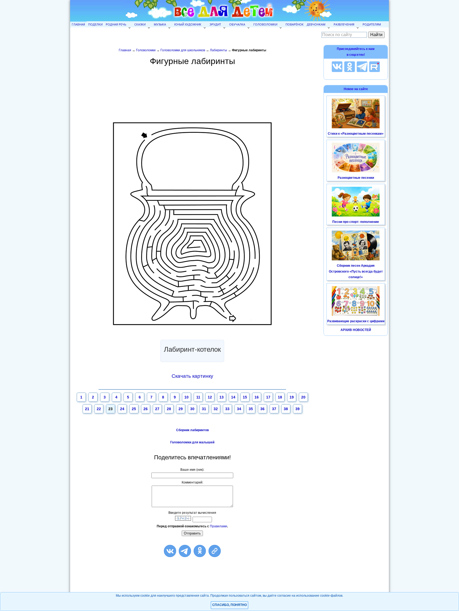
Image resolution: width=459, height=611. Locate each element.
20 (303, 397)
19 (292, 397)
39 (297, 409)
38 (286, 409)
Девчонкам (316, 24)
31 (204, 409)
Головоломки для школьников (182, 50)
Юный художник (187, 24)
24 (122, 409)
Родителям (372, 24)
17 (268, 397)
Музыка (160, 24)
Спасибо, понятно (229, 605)
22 (99, 409)
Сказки (140, 24)
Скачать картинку (192, 376)
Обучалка (237, 24)
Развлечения (344, 24)
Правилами (218, 526)
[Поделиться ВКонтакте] (170, 551)
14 (233, 397)
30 (192, 409)
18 (280, 397)
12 (210, 397)
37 (274, 409)
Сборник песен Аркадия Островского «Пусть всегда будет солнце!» (356, 271)
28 (169, 409)
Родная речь (116, 24)
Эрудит (215, 24)
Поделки (95, 24)
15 (245, 397)
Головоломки (265, 24)
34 (239, 409)
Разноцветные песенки (356, 178)
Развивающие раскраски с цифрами (355, 321)
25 (134, 409)
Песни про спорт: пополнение (355, 222)
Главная (78, 24)
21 (87, 409)
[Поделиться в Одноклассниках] (200, 551)
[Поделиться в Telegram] (185, 551)
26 (145, 409)
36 (262, 409)
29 (180, 409)
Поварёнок (295, 24)
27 (157, 409)
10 (186, 397)
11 (198, 397)
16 (256, 397)
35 (251, 409)
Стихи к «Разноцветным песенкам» (356, 133)
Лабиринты (218, 50)
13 (221, 397)
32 (216, 409)
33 (227, 409)
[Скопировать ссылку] (215, 551)
